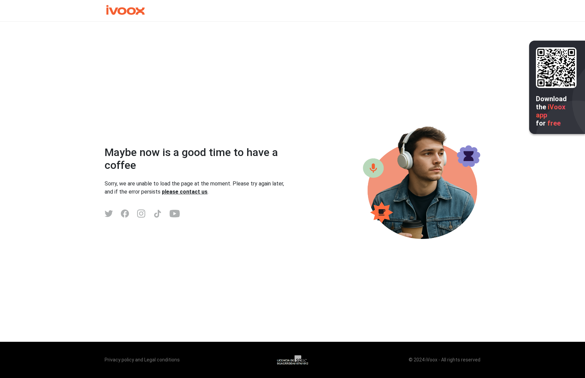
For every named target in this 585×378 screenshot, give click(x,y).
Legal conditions (162, 359)
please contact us (185, 191)
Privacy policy (119, 359)
